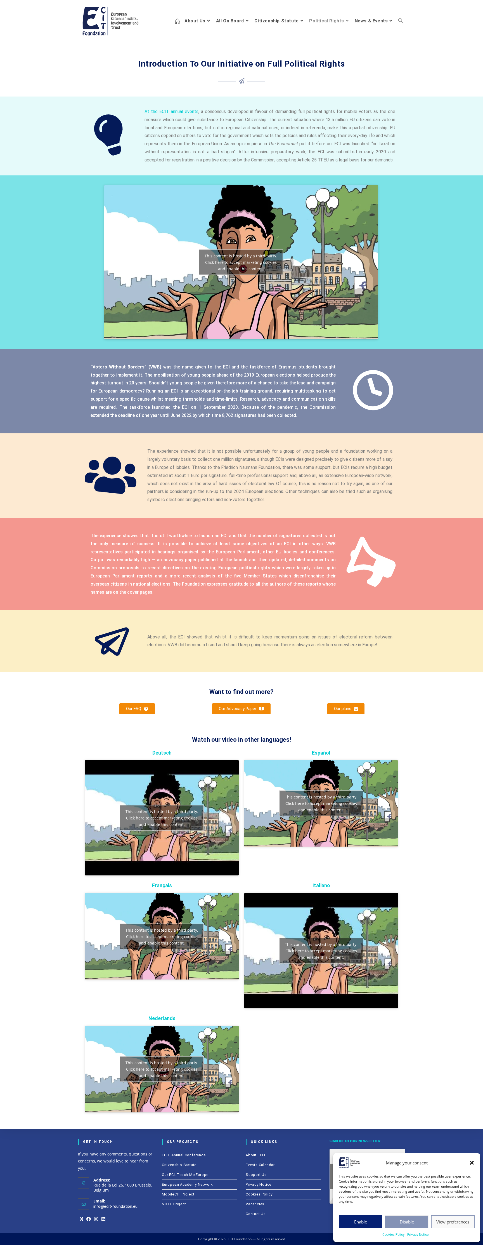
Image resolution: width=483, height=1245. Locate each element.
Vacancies (255, 1204)
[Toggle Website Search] (400, 21)
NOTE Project (174, 1204)
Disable (407, 1222)
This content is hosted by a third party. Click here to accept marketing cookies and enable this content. (241, 262)
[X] (81, 1219)
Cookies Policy (393, 1235)
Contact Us (256, 1214)
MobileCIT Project (178, 1194)
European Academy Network (187, 1184)
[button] (472, 1163)
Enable (360, 1222)
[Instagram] (96, 1219)
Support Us (256, 1175)
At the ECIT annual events (171, 111)
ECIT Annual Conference (184, 1155)
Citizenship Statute (179, 1165)
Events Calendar (260, 1165)
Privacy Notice (417, 1235)
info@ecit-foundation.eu (115, 1206)
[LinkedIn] (103, 1219)
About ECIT (256, 1155)
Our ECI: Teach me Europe (185, 1175)
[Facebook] (88, 1219)
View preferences (452, 1222)
